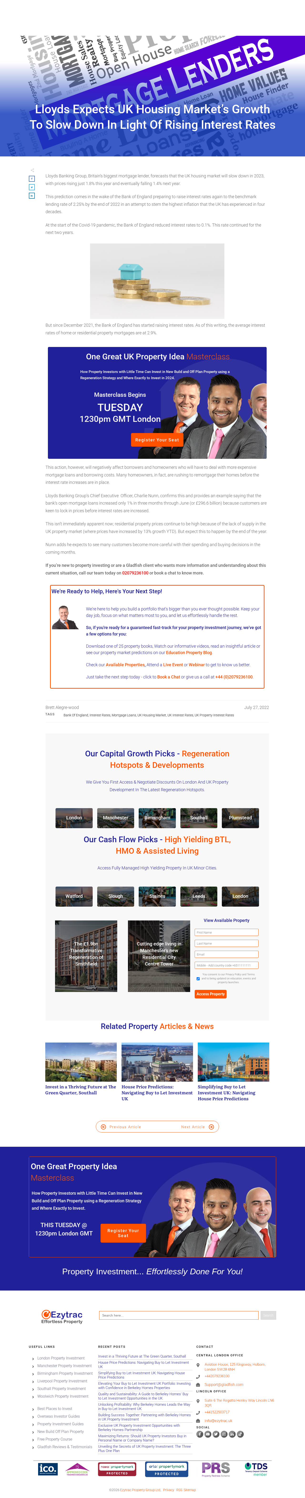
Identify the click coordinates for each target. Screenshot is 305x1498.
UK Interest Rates (180, 715)
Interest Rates (100, 715)
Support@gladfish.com (224, 1384)
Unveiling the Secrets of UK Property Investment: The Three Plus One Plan (145, 1449)
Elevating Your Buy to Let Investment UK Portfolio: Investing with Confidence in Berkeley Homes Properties (145, 1386)
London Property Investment (61, 1358)
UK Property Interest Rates (214, 715)
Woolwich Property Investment (62, 1396)
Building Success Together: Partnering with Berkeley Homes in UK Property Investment (145, 1417)
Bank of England (76, 715)
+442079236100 (217, 1376)
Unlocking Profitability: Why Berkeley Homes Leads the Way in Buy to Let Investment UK (145, 1407)
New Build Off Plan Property (60, 1431)
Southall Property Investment (61, 1388)
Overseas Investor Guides (58, 1416)
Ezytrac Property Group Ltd (140, 1490)
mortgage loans (124, 715)
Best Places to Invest (54, 1408)
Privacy (168, 1490)
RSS (179, 1490)
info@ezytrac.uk (218, 1420)
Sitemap (190, 1490)
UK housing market (151, 715)
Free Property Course (54, 1439)
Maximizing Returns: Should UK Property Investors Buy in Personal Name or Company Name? (145, 1438)
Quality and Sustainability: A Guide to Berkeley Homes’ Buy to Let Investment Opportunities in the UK (145, 1396)
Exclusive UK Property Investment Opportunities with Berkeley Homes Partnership (145, 1428)
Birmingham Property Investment (65, 1373)
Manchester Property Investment (64, 1366)
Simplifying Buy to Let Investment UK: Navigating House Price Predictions (233, 1074)
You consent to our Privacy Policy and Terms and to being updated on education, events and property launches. (229, 978)
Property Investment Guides (60, 1424)
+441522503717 (217, 1412)
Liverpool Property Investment (62, 1381)
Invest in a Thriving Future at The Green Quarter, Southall (81, 1074)
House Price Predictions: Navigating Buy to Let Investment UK (157, 1074)
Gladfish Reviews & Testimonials (64, 1447)
